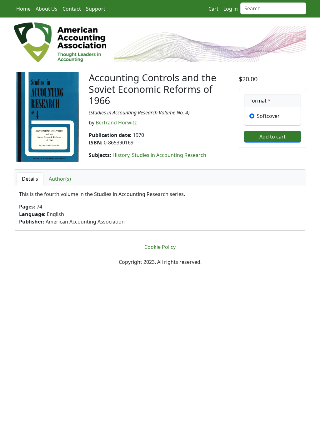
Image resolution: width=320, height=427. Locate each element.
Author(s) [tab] (60, 178)
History (120, 155)
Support (95, 8)
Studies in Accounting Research (169, 155)
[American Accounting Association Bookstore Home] (60, 41)
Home (23, 8)
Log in (230, 8)
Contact (71, 8)
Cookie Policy (160, 247)
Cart (213, 8)
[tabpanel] (160, 207)
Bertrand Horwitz (116, 122)
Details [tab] (30, 178)
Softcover (268, 116)
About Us (47, 8)
